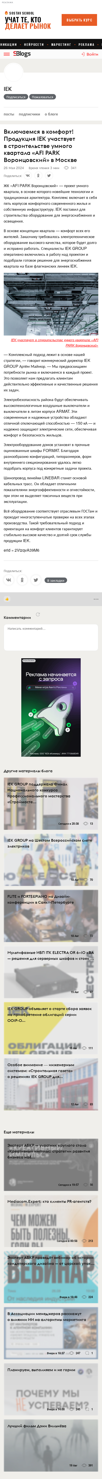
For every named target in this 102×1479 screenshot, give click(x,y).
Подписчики (29, 114)
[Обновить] (38, 614)
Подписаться (16, 96)
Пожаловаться (42, 96)
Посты (9, 114)
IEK (8, 89)
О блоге (51, 114)
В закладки (55, 580)
